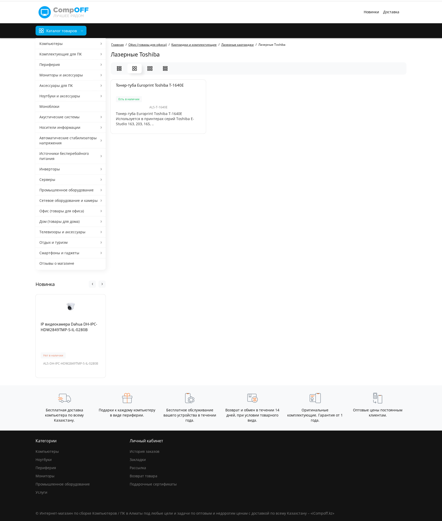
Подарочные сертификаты (153, 484)
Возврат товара (143, 475)
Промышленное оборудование (63, 484)
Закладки (138, 459)
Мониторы (45, 475)
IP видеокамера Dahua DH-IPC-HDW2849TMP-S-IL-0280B (69, 326)
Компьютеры (47, 451)
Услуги (41, 492)
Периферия (46, 467)
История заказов (144, 451)
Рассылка (138, 467)
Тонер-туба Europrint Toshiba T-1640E (150, 85)
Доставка (391, 11)
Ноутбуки (44, 459)
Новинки (371, 11)
